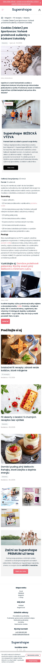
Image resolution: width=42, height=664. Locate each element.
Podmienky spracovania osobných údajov (21, 618)
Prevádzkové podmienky (21, 616)
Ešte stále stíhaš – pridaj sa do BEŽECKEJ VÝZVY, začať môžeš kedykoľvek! (21, 2)
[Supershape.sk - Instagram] (20, 650)
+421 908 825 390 (21, 632)
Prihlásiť (39, 10)
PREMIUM (21, 593)
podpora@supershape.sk (21, 634)
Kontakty (21, 622)
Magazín (21, 595)
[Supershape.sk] (21, 10)
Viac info (10, 168)
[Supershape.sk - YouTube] (24, 650)
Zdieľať (5, 321)
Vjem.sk (12, 43)
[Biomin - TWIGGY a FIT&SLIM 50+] (31, 496)
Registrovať (21, 608)
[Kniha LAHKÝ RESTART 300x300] (10, 517)
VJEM (19, 306)
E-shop (21, 597)
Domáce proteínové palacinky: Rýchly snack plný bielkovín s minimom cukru (19, 266)
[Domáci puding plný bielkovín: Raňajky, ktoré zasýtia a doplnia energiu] (21, 449)
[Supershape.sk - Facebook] (17, 650)
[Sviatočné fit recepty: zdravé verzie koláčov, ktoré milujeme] (21, 349)
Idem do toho (20, 571)
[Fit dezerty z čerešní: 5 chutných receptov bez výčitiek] (21, 399)
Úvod (21, 591)
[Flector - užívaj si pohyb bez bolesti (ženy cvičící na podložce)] (10, 496)
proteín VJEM (6, 243)
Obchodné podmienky (21, 620)
